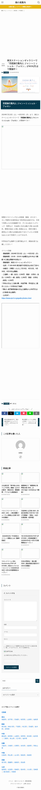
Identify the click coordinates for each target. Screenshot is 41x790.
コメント (7, 599)
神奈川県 (11, 726)
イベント (11, 781)
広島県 (4, 755)
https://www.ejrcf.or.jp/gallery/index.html (16, 298)
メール (6, 631)
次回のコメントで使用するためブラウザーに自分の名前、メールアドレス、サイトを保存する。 (21, 646)
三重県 (5, 738)
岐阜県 (35, 736)
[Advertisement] (20, 36)
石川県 (18, 738)
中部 (3, 734)
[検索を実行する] (37, 681)
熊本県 (23, 769)
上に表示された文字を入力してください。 (16, 655)
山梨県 (16, 736)
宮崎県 (35, 769)
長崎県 (16, 769)
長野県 (23, 736)
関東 (3, 724)
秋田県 (23, 719)
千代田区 (6, 72)
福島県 (35, 719)
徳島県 (16, 762)
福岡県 (4, 769)
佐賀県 (10, 769)
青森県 (4, 719)
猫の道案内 (20, 2)
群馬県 (7, 729)
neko (20, 453)
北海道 (4, 712)
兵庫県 (16, 746)
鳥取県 (23, 755)
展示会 (14, 403)
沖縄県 (13, 772)
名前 (5, 624)
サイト (6, 639)
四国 (3, 760)
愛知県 (4, 736)
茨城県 (31, 726)
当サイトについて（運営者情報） (23, 781)
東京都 (4, 726)
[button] (5, 413)
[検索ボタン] (38, 2)
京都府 (10, 746)
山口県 (16, 755)
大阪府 (4, 746)
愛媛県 (10, 762)
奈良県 (23, 746)
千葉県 (18, 726)
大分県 (29, 769)
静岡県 (10, 736)
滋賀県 (29, 746)
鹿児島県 (6, 772)
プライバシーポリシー (16, 783)
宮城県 (16, 719)
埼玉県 (24, 726)
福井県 (25, 738)
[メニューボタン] (2, 2)
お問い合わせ (27, 783)
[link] (20, 457)
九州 (3, 767)
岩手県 (10, 719)
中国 (3, 753)
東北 (3, 717)
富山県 (12, 738)
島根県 (29, 755)
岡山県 (10, 755)
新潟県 (29, 736)
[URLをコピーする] (36, 413)
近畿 (3, 743)
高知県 (23, 762)
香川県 (4, 762)
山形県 (29, 719)
